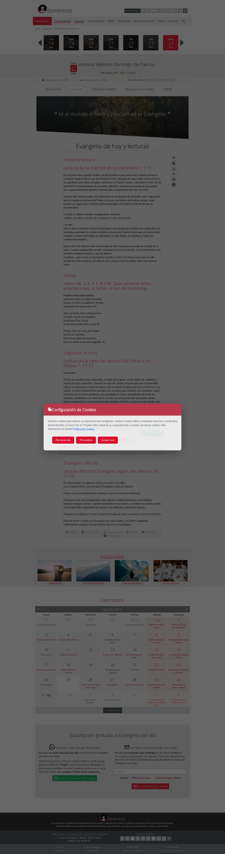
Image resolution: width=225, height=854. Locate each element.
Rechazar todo (63, 440)
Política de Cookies (83, 429)
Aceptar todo (107, 440)
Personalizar (86, 440)
